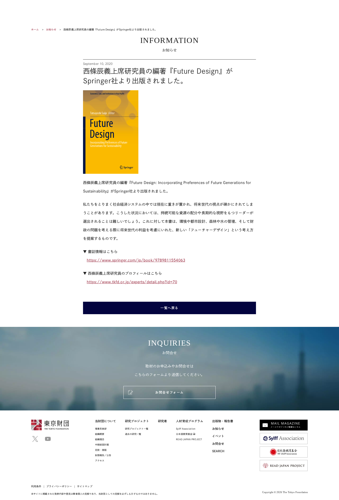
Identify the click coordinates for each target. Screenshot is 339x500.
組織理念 (99, 439)
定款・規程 (101, 450)
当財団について (105, 421)
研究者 (162, 421)
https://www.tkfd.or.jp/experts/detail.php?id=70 (132, 282)
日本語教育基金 (184, 434)
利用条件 (36, 486)
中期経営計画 (102, 444)
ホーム (35, 29)
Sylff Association (185, 429)
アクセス (99, 460)
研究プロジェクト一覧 (136, 429)
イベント (218, 436)
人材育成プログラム (189, 421)
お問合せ (218, 443)
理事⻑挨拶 (101, 429)
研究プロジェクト (137, 421)
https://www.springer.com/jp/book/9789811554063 (136, 260)
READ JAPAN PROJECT (189, 439)
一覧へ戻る (169, 308)
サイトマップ (84, 486)
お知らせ (51, 29)
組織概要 (99, 434)
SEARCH (218, 451)
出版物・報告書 (222, 421)
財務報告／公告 (103, 455)
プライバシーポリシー (59, 486)
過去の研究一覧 (133, 434)
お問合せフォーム (169, 392)
